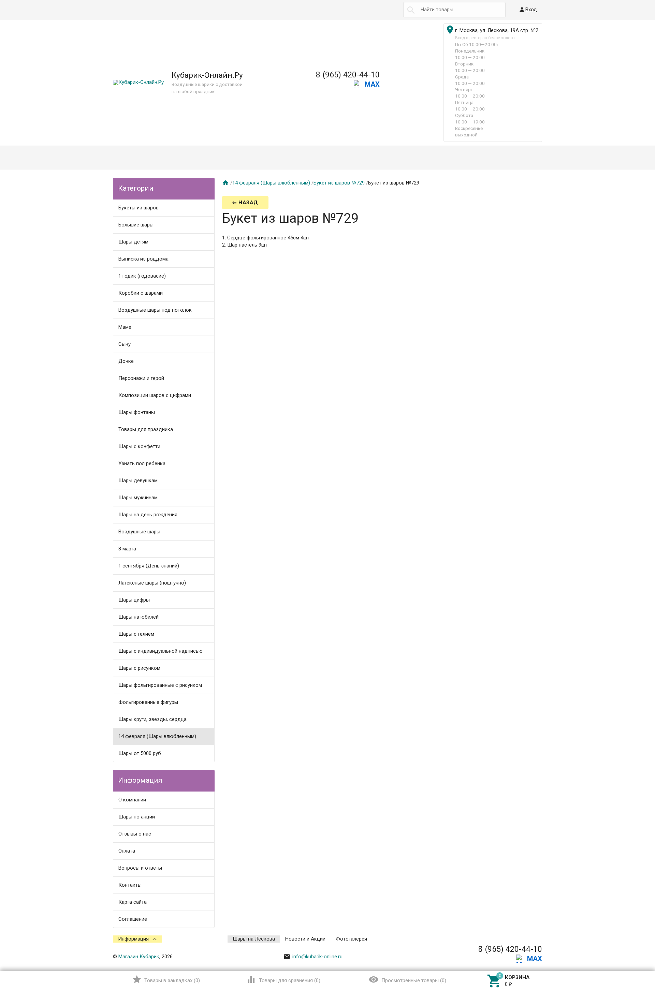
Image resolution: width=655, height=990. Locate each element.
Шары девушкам (138, 480)
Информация (133, 939)
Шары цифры (134, 600)
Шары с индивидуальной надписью (160, 651)
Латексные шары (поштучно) (152, 583)
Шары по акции (136, 817)
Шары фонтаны (136, 412)
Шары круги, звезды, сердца (152, 719)
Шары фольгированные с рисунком (160, 685)
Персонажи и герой (141, 378)
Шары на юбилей (138, 617)
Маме (124, 327)
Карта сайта (132, 902)
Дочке (126, 361)
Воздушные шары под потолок (155, 310)
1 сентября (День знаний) (148, 566)
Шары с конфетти (139, 446)
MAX (372, 84)
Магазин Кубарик (138, 957)
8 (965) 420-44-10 (348, 74)
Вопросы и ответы (140, 868)
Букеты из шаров (138, 208)
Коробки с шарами (140, 293)
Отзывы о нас (134, 834)
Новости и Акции (305, 939)
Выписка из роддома (143, 259)
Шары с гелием (136, 634)
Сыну (124, 344)
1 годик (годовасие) (142, 276)
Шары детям (133, 242)
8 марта (127, 549)
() (166, 979)
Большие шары (136, 225)
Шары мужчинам (138, 497)
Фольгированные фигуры (148, 702)
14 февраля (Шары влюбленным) (157, 736)
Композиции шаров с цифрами (154, 395)
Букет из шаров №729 (339, 183)
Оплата (126, 851)
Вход (528, 9)
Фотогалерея (351, 939)
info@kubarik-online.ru (313, 957)
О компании (132, 800)
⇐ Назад (245, 203)
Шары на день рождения (147, 515)
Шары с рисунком (139, 668)
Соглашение (132, 919)
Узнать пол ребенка (141, 463)
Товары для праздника (145, 429)
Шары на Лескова (254, 939)
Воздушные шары (139, 532)
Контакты (130, 885)
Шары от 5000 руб (139, 753)
